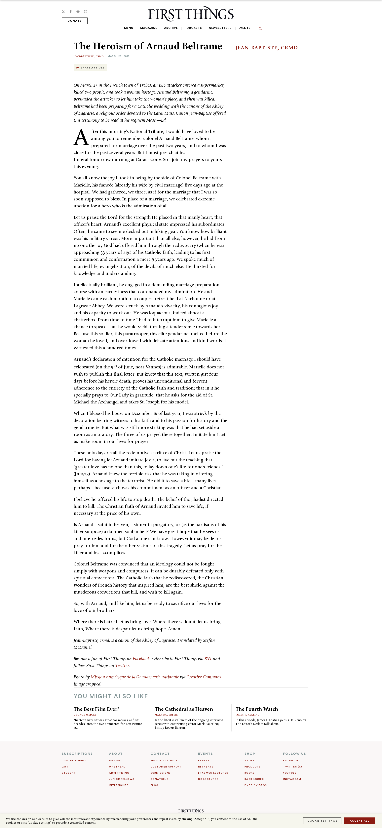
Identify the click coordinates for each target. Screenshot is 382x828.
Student (69, 773)
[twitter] (63, 11)
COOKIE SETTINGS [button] (322, 820)
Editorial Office (164, 760)
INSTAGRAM (292, 779)
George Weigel (85, 714)
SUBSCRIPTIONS (77, 753)
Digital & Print (74, 760)
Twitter (122, 665)
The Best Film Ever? (96, 709)
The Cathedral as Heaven (184, 709)
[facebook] (70, 11)
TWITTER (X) (292, 767)
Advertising (119, 773)
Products (253, 767)
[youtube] (78, 11)
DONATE (75, 21)
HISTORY (115, 760)
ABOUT (116, 753)
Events (245, 28)
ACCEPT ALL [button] (360, 820)
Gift (65, 767)
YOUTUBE (289, 773)
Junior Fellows (121, 779)
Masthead (117, 767)
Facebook (141, 658)
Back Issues (254, 779)
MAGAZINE (148, 28)
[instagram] (85, 11)
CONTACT (160, 753)
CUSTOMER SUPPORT (166, 767)
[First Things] (191, 13)
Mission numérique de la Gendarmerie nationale (135, 677)
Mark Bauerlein (166, 714)
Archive (171, 28)
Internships (119, 785)
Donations (160, 779)
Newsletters (220, 28)
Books (250, 773)
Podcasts (193, 28)
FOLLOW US (294, 753)
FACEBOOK (291, 760)
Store (250, 760)
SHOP (250, 753)
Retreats (206, 767)
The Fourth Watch (257, 709)
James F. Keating (248, 714)
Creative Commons (203, 677)
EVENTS (205, 753)
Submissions (161, 773)
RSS (207, 658)
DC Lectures (208, 779)
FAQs (154, 785)
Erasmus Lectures (213, 773)
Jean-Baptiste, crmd (89, 56)
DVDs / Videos (256, 785)
